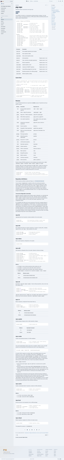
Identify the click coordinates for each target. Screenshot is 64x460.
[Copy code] (47, 21)
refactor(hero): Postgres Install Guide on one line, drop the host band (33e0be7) (36, 432)
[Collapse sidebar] (12, 1)
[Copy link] (39, 430)
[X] (25, 430)
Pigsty (55, 454)
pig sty (46, 455)
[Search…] (10, 1)
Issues (55, 452)
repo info (53, 15)
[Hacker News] (27, 430)
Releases (30, 455)
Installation (30, 452)
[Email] (37, 430)
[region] (32, 61)
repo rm (53, 21)
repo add (53, 18)
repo (17, 13)
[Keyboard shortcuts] (60, 459)
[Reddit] (30, 430)
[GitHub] (62, 1)
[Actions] (47, 5)
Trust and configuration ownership (56, 12)
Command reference (40, 454)
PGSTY (55, 455)
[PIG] (5, 450)
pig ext (46, 452)
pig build (46, 454)
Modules (53, 8)
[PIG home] (2, 1)
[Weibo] (34, 430)
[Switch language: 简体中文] (59, 1)
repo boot (53, 27)
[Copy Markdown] (46, 5)
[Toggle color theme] (60, 1)
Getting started (31, 454)
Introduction (39, 452)
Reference (18, 11)
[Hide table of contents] (51, 5)
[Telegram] (32, 430)
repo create (54, 24)
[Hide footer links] (62, 459)
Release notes (39, 455)
